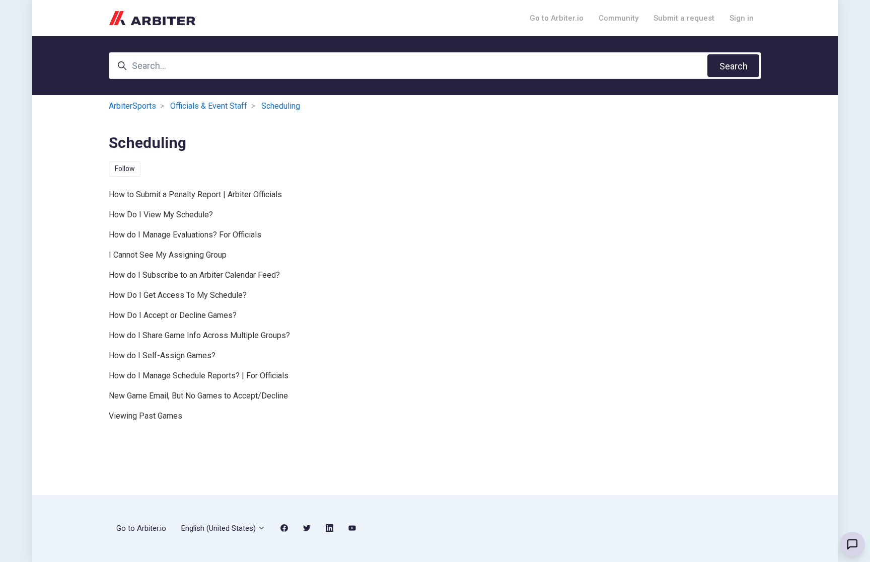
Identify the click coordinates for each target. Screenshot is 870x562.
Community (618, 18)
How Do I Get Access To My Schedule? (178, 295)
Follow (125, 169)
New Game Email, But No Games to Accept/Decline (198, 395)
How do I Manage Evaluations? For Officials (185, 234)
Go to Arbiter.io (557, 18)
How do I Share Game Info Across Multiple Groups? (199, 335)
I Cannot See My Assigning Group (168, 255)
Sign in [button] (742, 18)
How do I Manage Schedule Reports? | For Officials (198, 375)
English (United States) (219, 528)
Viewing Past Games (145, 416)
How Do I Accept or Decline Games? (173, 315)
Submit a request (684, 18)
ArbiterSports (132, 106)
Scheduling (280, 106)
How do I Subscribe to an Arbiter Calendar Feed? (194, 275)
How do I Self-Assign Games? (162, 355)
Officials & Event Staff (208, 106)
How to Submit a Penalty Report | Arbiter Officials (195, 194)
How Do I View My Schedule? (161, 214)
